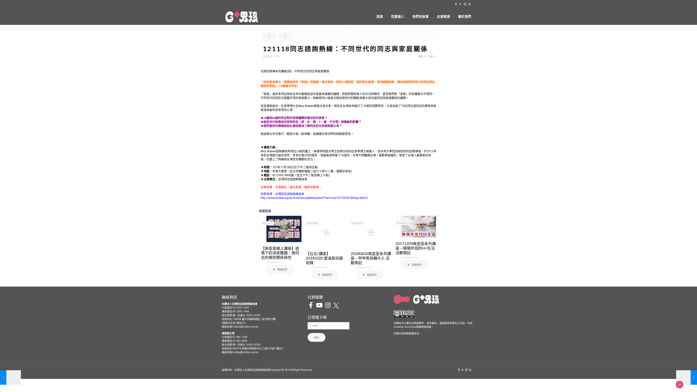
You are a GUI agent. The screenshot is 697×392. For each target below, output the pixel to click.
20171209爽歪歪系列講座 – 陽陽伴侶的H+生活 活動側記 (416, 248)
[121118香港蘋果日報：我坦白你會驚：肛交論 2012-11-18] (10, 377)
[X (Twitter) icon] (469, 4)
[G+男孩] (241, 17)
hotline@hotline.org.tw (245, 326)
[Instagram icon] (465, 4)
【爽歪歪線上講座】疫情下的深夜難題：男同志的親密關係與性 (280, 253)
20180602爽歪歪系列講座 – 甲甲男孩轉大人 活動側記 (371, 258)
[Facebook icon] (456, 4)
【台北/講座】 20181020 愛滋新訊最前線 (324, 258)
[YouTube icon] (460, 4)
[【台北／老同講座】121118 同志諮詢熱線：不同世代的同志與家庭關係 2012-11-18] (686, 377)
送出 (316, 337)
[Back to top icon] (679, 384)
